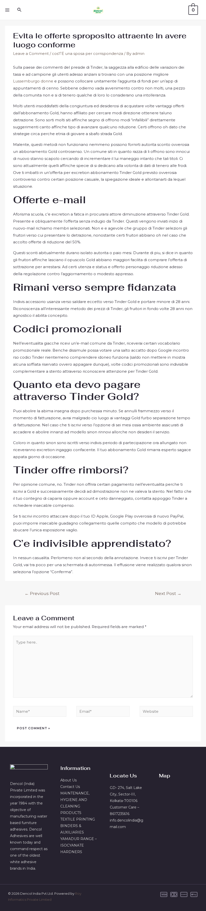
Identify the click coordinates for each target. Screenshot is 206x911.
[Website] (166, 712)
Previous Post (42, 593)
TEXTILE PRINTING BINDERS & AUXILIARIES (77, 826)
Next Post (168, 593)
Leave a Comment (31, 53)
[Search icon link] (19, 10)
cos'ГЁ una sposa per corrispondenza (87, 53)
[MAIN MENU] (7, 10)
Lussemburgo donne (33, 81)
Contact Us (70, 786)
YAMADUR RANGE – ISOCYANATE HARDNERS (78, 845)
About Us (68, 780)
